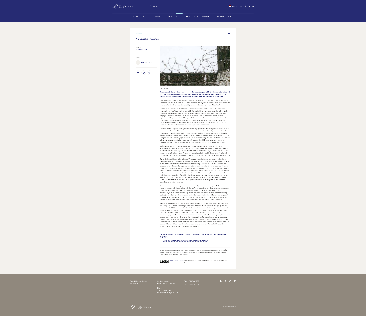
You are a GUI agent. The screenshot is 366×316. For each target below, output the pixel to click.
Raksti (179, 16)
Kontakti (232, 16)
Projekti (156, 16)
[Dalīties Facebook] (138, 72)
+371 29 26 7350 (193, 281)
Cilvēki (145, 16)
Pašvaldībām (192, 16)
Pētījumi (169, 16)
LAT (233, 6)
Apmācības (219, 16)
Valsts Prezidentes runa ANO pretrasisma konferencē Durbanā (185, 240)
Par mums (134, 16)
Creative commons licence (176, 260)
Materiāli (206, 16)
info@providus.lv (193, 284)
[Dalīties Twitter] (143, 72)
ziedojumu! (209, 262)
